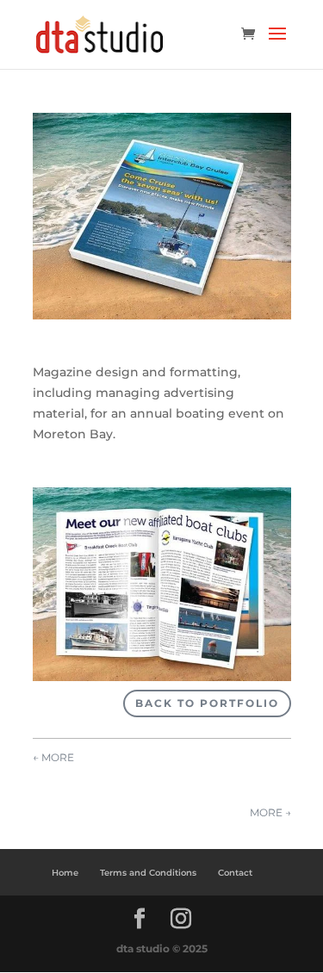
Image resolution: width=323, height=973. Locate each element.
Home (65, 872)
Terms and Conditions (148, 872)
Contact (235, 872)
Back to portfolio (207, 703)
